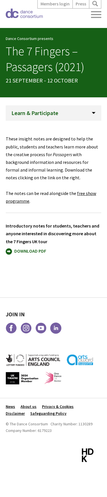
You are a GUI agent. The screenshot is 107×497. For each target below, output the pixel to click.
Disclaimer (15, 413)
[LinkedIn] (55, 328)
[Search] (95, 4)
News (10, 406)
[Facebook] (11, 328)
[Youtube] (41, 328)
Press (81, 4)
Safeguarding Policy (48, 413)
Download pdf (30, 251)
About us (29, 406)
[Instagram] (26, 328)
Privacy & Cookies (58, 406)
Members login (55, 4)
